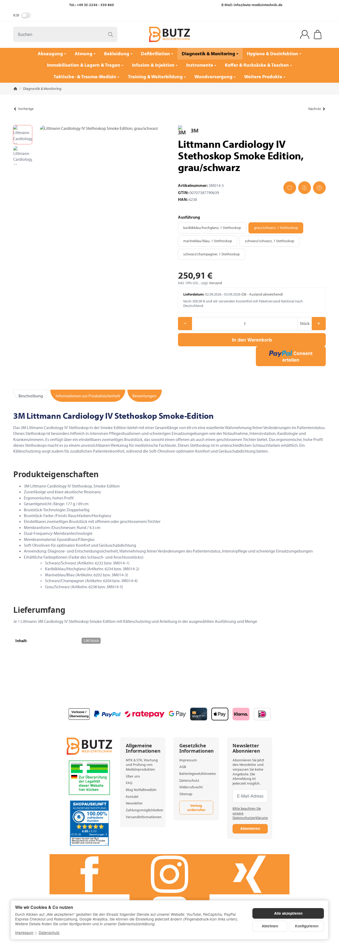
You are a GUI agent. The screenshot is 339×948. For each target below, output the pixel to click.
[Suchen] (110, 34)
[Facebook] (90, 874)
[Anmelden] (305, 34)
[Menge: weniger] (185, 323)
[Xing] (249, 874)
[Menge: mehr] (319, 323)
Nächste (314, 108)
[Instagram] (169, 874)
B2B (16, 15)
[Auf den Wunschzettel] (289, 187)
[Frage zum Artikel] (319, 187)
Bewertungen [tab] (144, 395)
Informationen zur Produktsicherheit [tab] (88, 395)
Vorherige (26, 108)
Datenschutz (49, 932)
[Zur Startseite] (169, 34)
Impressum (24, 932)
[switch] (26, 15)
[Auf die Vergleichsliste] (304, 187)
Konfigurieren (306, 925)
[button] (22, 134)
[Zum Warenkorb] (318, 34)
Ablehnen (270, 925)
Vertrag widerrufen (196, 807)
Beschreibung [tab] (31, 395)
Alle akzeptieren (288, 913)
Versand (215, 282)
